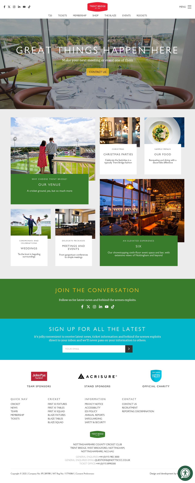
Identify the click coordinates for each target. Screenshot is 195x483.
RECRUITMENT (130, 407)
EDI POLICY (91, 411)
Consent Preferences (85, 473)
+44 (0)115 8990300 (106, 463)
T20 (50, 15)
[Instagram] (14, 6)
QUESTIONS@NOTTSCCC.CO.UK (112, 460)
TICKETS (15, 418)
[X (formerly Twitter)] (9, 6)
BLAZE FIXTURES (56, 415)
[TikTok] (29, 6)
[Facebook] (4, 6)
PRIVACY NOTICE (94, 404)
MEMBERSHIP (17, 415)
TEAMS (14, 411)
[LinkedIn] (19, 6)
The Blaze (110, 15)
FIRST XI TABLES (56, 407)
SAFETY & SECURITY (95, 422)
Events (126, 15)
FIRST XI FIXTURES (57, 404)
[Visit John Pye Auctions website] (39, 376)
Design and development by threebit (167, 473)
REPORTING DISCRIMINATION (138, 411)
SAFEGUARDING (93, 418)
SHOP (95, 15)
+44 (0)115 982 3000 (109, 456)
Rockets (142, 15)
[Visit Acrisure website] (97, 376)
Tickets (62, 15)
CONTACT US (97, 71)
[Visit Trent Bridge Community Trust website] (156, 376)
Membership (79, 15)
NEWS (14, 407)
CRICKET (15, 404)
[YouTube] (24, 6)
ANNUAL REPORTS (95, 415)
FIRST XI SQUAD (56, 411)
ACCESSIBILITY (92, 407)
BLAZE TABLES (55, 418)
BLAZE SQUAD (55, 422)
